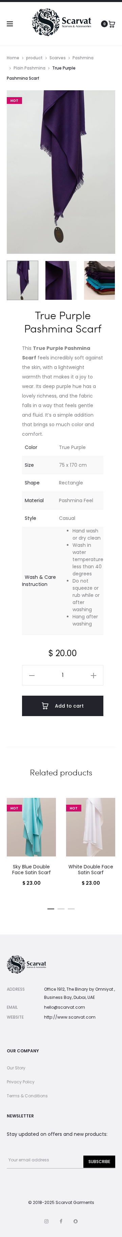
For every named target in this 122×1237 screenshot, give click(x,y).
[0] (111, 24)
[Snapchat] (76, 1221)
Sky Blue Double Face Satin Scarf (31, 869)
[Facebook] (61, 1221)
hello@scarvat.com (64, 1007)
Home (13, 58)
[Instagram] (46, 1221)
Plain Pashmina (29, 68)
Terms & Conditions (27, 1096)
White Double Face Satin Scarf (90, 869)
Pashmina (83, 58)
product (34, 58)
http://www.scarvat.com (70, 1017)
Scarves (57, 58)
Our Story (16, 1068)
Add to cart (69, 705)
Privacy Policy (21, 1082)
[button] (31, 675)
